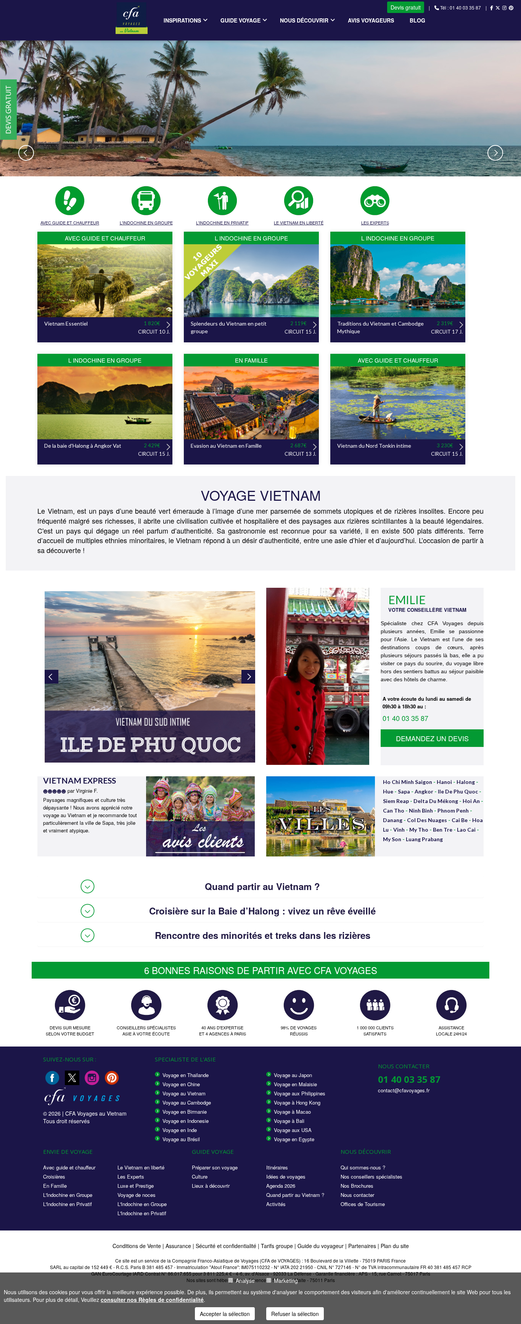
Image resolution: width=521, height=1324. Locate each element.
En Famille (55, 1185)
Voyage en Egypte (294, 1139)
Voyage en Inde (179, 1130)
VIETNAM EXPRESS (79, 780)
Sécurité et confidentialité (226, 1246)
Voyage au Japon (293, 1075)
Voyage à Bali (289, 1120)
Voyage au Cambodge (186, 1102)
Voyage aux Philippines (299, 1093)
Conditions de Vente (137, 1246)
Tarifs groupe (277, 1246)
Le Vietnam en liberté (140, 1167)
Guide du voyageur (320, 1246)
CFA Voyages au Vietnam (96, 1113)
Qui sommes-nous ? (363, 1167)
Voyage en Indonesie (185, 1120)
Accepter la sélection (225, 1314)
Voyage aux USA (293, 1130)
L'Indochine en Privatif (67, 1204)
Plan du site (395, 1246)
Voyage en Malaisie (295, 1084)
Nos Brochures (357, 1185)
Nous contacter (357, 1194)
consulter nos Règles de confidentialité (152, 1299)
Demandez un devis (432, 738)
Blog (417, 20)
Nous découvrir (304, 20)
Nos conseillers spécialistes (371, 1176)
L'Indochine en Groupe (67, 1194)
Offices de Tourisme (363, 1204)
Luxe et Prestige (135, 1185)
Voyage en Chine (181, 1084)
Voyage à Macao (292, 1111)
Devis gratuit (406, 7)
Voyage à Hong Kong (297, 1102)
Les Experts (130, 1176)
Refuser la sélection (295, 1314)
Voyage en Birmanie (184, 1111)
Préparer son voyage (215, 1167)
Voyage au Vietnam (184, 1093)
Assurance (179, 1246)
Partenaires (363, 1246)
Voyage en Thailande (185, 1075)
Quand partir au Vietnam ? (295, 1194)
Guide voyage (240, 20)
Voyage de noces (136, 1194)
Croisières (54, 1176)
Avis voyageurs (371, 20)
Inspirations (182, 20)
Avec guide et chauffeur (69, 1167)
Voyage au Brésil (181, 1139)
